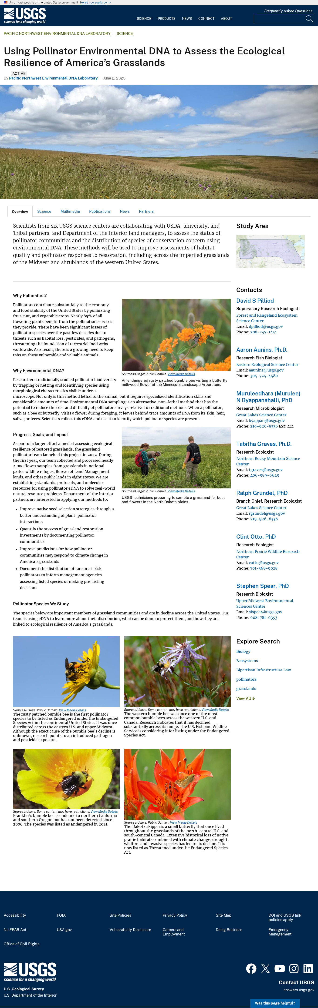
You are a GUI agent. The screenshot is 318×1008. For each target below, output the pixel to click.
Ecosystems (247, 660)
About (226, 18)
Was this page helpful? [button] (275, 1003)
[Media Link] (176, 335)
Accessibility (15, 915)
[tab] (20, 211)
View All (244, 698)
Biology (243, 651)
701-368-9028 (263, 568)
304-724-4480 (264, 375)
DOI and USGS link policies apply (285, 917)
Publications (100, 211)
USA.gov (64, 930)
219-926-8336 (264, 426)
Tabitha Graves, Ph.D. (264, 444)
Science (144, 18)
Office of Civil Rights (21, 944)
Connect (206, 18)
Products (166, 18)
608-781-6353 (263, 617)
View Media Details (181, 374)
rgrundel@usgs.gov (267, 513)
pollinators (246, 679)
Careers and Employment (174, 932)
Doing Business (229, 930)
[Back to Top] (301, 991)
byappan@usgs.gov (267, 420)
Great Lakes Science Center (261, 415)
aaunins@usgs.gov (266, 370)
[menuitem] (144, 16)
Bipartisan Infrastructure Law (263, 670)
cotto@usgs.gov (264, 562)
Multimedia (70, 211)
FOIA (61, 915)
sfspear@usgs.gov (265, 612)
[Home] (25, 22)
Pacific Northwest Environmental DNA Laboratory (57, 33)
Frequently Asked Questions (288, 11)
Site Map (223, 915)
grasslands (246, 688)
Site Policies (120, 915)
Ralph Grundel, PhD (262, 493)
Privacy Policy (175, 915)
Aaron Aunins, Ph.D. (262, 349)
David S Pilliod (255, 300)
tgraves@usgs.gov (266, 469)
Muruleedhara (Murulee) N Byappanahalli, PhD (268, 396)
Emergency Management (280, 932)
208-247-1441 (263, 332)
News (187, 18)
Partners (146, 211)
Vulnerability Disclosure (130, 930)
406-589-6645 (264, 475)
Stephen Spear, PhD (262, 586)
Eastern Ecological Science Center (267, 364)
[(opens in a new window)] (251, 968)
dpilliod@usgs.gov (266, 326)
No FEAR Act (15, 930)
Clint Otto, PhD (256, 536)
